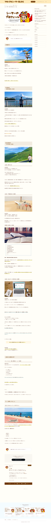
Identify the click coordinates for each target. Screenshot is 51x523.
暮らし (35, 31)
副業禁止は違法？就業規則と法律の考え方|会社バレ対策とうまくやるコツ (40, 11)
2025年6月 (36, 40)
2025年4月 (36, 44)
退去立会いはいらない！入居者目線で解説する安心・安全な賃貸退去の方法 (40, 21)
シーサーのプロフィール (40, 1)
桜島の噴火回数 (8, 133)
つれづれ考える (15, 5)
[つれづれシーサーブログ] (14, 2)
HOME (5, 519)
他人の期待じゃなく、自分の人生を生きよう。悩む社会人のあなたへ (40, 18)
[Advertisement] (25, 495)
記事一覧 (33, 1)
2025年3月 (36, 46)
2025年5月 (36, 42)
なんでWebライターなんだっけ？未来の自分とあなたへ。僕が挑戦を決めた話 (40, 16)
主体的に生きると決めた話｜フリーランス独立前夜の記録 (40, 13)
